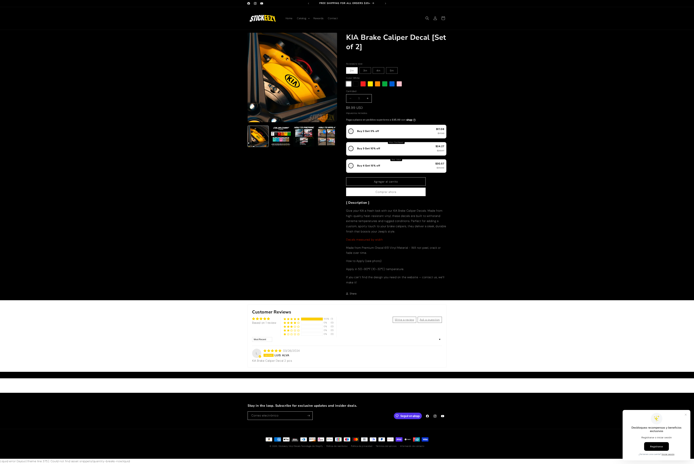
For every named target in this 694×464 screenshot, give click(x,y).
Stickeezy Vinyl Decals (289, 446)
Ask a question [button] (430, 320)
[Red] (363, 83)
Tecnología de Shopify (312, 446)
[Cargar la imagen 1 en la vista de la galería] (258, 136)
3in (365, 70)
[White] (348, 83)
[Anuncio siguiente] (385, 3)
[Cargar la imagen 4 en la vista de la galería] (326, 136)
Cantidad (351, 91)
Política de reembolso (337, 446)
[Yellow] (370, 83)
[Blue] (392, 83)
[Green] (384, 83)
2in (352, 70)
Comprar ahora (386, 192)
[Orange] (377, 83)
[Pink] (399, 83)
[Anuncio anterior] (308, 3)
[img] (273, 351)
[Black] (355, 83)
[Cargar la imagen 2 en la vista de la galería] (280, 136)
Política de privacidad (361, 446)
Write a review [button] (404, 320)
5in (392, 70)
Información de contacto (412, 446)
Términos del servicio (386, 446)
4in (378, 70)
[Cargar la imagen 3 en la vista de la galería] (303, 136)
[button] (303, 18)
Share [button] (353, 293)
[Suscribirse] (308, 415)
